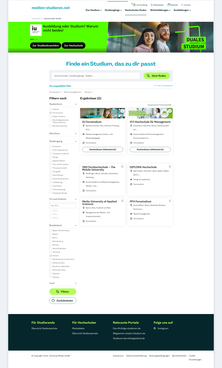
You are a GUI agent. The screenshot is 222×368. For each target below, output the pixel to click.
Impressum (118, 355)
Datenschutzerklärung (136, 355)
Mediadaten (78, 328)
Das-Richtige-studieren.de (126, 328)
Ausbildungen (181, 10)
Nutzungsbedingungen (159, 355)
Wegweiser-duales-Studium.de (129, 333)
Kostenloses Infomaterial (102, 149)
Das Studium (93, 10)
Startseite (35, 18)
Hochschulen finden (135, 10)
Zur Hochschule (73, 45)
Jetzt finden (158, 75)
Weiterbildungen (159, 10)
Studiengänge (112, 10)
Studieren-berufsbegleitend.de (129, 338)
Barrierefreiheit (179, 355)
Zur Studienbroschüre (46, 45)
